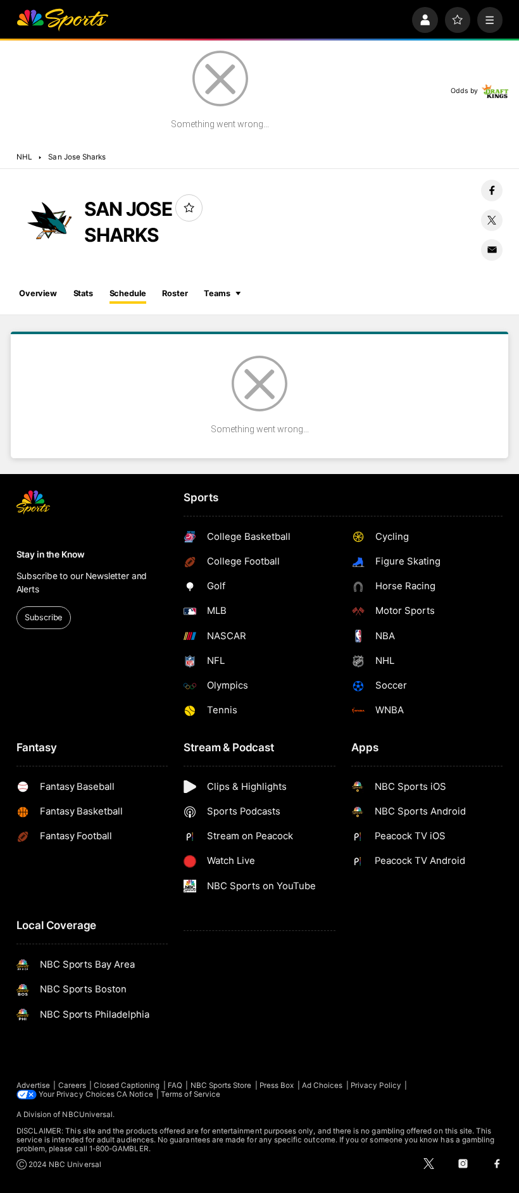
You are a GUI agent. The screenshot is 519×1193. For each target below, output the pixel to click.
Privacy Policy (376, 1085)
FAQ (175, 1085)
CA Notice (134, 1094)
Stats (83, 293)
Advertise (33, 1085)
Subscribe (43, 617)
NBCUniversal (87, 1114)
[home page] (62, 20)
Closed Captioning (126, 1085)
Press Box (277, 1085)
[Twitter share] (492, 220)
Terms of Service (190, 1094)
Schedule (127, 293)
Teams (217, 293)
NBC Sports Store (221, 1085)
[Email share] (492, 250)
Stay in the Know (50, 554)
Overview (38, 293)
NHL (24, 157)
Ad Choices (322, 1085)
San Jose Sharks (77, 157)
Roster (174, 293)
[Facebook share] (492, 190)
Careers (72, 1085)
